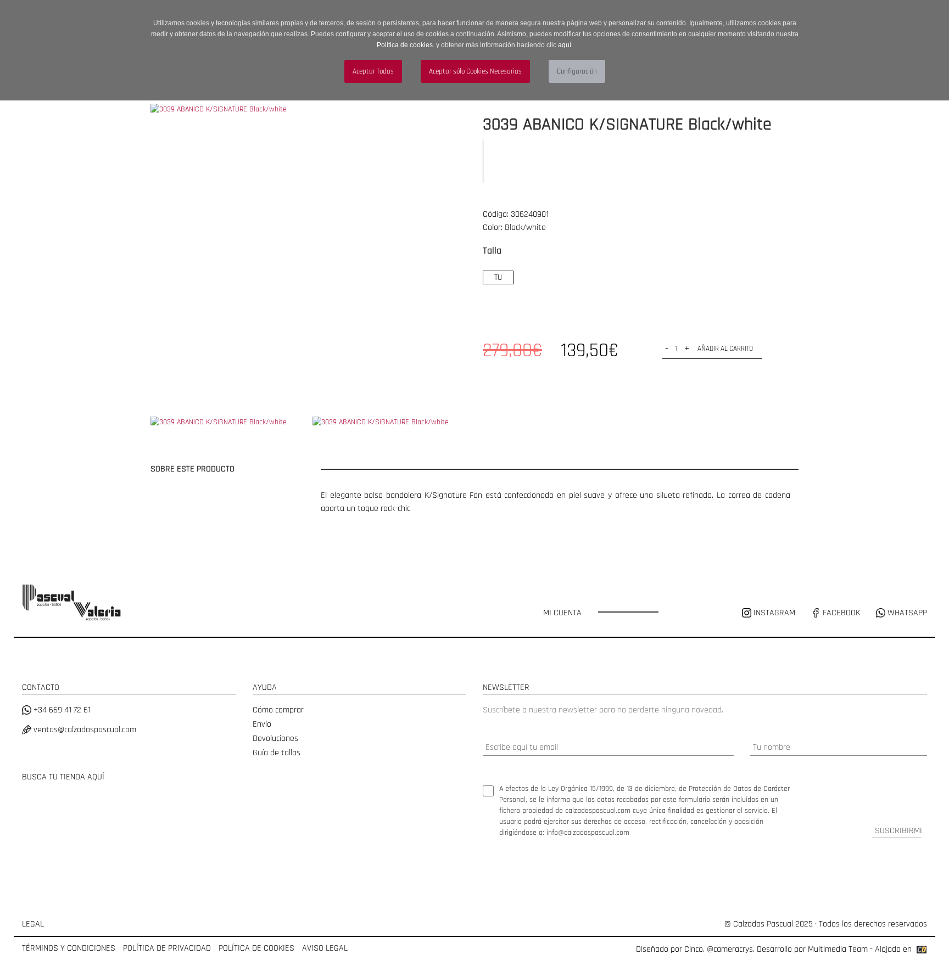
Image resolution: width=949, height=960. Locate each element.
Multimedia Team (838, 949)
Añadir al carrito (725, 348)
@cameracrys (730, 949)
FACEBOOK (840, 613)
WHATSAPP (906, 613)
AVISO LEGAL (325, 948)
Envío (262, 724)
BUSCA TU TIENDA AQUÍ (63, 777)
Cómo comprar (278, 710)
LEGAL (33, 924)
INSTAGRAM (774, 613)
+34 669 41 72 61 (61, 710)
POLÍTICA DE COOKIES (256, 948)
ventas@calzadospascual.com (83, 730)
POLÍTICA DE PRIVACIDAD (167, 948)
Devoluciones (275, 738)
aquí (564, 45)
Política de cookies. (405, 45)
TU (498, 277)
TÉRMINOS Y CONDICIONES (68, 948)
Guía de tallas (276, 753)
